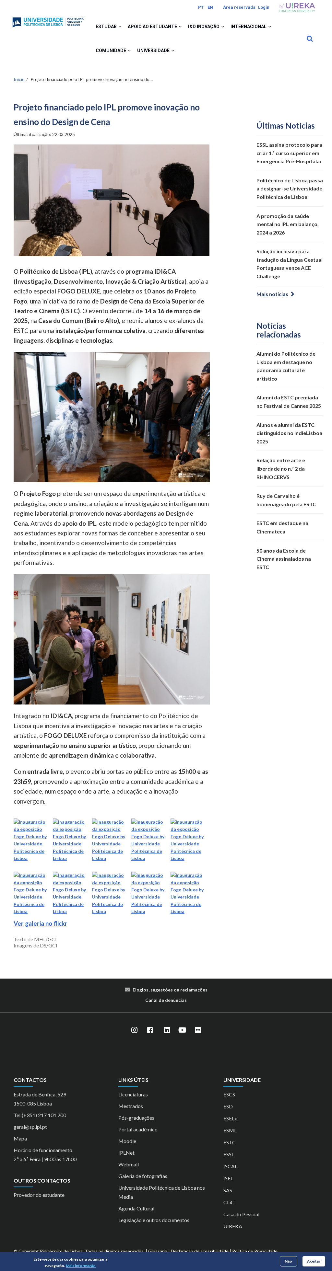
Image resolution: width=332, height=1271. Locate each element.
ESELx (230, 1118)
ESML (230, 1130)
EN (210, 7)
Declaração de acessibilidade (200, 1251)
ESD (228, 1106)
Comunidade (111, 50)
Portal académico (138, 1129)
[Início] (48, 19)
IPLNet (126, 1153)
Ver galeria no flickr (40, 923)
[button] (119, 26)
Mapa (20, 1138)
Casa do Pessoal (241, 1214)
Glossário (157, 1251)
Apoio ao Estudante (153, 26)
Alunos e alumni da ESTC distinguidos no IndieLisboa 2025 (289, 433)
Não (288, 1261)
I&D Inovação (204, 26)
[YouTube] (182, 1030)
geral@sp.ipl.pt (30, 1127)
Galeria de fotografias (142, 1176)
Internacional (249, 26)
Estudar (107, 26)
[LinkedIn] (166, 1030)
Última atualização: (44, 134)
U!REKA (232, 1226)
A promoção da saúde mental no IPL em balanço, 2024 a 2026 (287, 224)
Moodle (127, 1141)
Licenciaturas (133, 1094)
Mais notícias (272, 294)
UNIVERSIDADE (154, 50)
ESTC (229, 1142)
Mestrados (130, 1106)
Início (19, 79)
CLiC (228, 1202)
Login (263, 7)
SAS (227, 1190)
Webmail (128, 1164)
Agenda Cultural (136, 1208)
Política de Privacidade (255, 1251)
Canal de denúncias (166, 1000)
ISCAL (230, 1166)
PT (201, 7)
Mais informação (81, 1265)
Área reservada (239, 7)
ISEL (228, 1178)
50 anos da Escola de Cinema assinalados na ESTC (283, 558)
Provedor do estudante (39, 1195)
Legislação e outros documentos (153, 1220)
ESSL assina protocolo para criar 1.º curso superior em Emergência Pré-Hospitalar (289, 153)
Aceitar (313, 1261)
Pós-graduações (136, 1118)
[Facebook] (150, 1030)
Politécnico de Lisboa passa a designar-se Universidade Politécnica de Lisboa (289, 188)
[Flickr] (198, 1030)
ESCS (229, 1094)
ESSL (228, 1154)
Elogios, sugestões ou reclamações (170, 989)
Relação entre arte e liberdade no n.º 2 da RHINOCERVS (280, 468)
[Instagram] (134, 1030)
